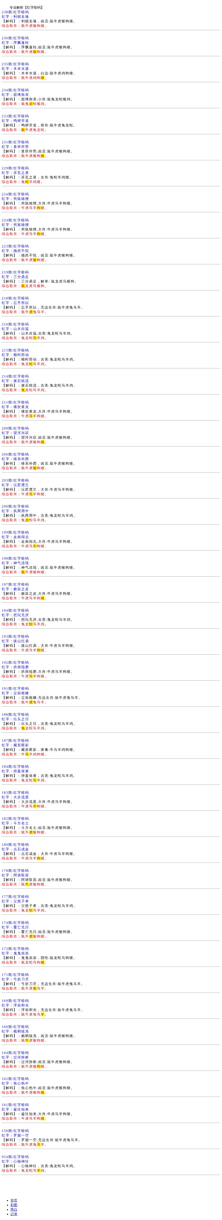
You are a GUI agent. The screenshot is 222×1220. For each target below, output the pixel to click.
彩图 (13, 1205)
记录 (13, 1214)
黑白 (13, 1209)
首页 (13, 1200)
